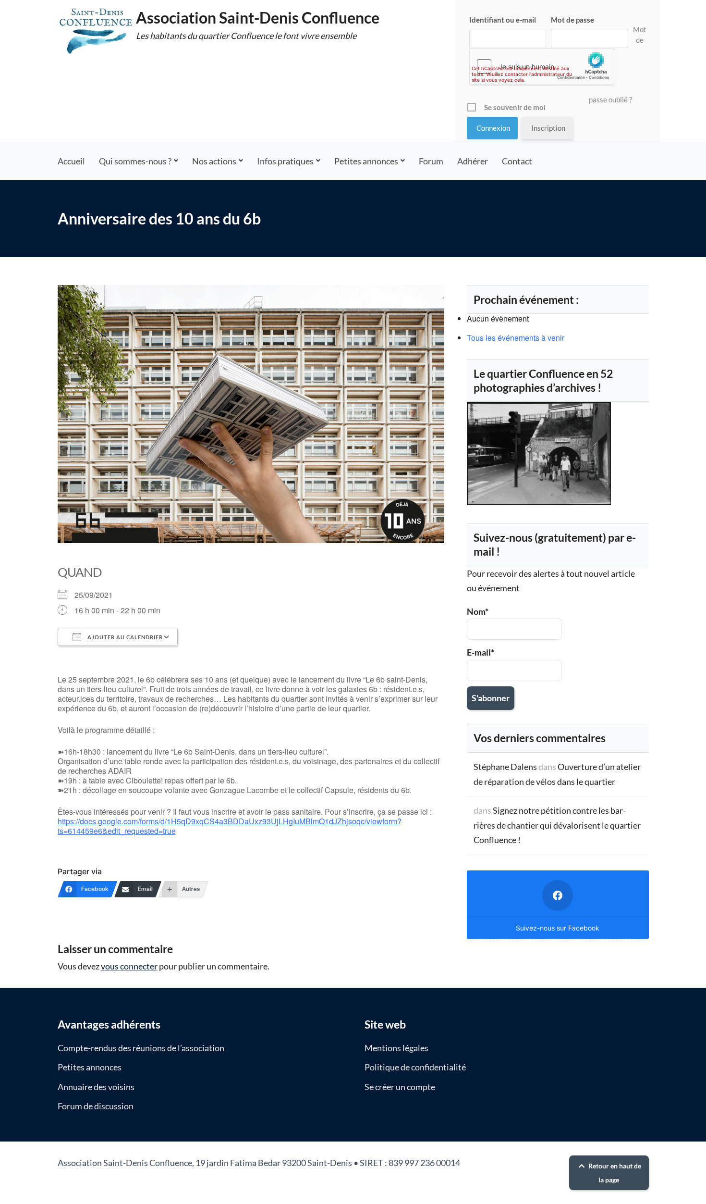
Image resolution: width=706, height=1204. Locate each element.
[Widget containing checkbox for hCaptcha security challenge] (541, 66)
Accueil (71, 161)
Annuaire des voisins (96, 1086)
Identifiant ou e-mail (502, 19)
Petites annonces (366, 161)
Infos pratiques (285, 161)
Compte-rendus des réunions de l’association (141, 1048)
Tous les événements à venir (515, 337)
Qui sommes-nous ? (135, 161)
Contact (517, 161)
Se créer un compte (400, 1086)
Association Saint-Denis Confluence (257, 17)
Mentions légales (396, 1048)
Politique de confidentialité (415, 1067)
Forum (431, 161)
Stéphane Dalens (505, 766)
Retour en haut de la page (614, 1173)
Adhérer (472, 161)
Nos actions (214, 161)
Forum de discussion (96, 1106)
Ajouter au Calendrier (124, 637)
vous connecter (129, 966)
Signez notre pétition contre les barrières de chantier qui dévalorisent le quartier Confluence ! (557, 825)
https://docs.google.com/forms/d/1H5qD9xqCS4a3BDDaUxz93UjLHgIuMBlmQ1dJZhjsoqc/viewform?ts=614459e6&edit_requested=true (230, 826)
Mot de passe (572, 19)
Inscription (548, 128)
